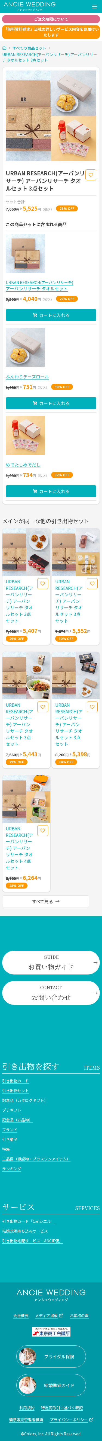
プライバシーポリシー (69, 1419)
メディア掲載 (46, 1315)
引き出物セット (15, 1090)
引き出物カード (15, 1080)
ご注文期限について (51, 19)
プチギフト (11, 1110)
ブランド (9, 1129)
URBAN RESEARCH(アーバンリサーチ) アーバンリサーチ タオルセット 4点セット (19, 848)
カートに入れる (54, 315)
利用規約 (27, 1407)
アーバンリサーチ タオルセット (37, 288)
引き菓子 (9, 1139)
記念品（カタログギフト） (25, 1100)
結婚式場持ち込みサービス (25, 1231)
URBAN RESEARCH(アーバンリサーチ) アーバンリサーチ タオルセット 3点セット (49, 57)
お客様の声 (79, 1315)
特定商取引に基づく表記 (62, 1407)
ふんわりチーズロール (27, 376)
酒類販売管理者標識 (26, 1419)
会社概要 (21, 1315)
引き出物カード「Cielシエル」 (28, 1221)
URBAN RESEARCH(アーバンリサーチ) (39, 282)
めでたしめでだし (23, 464)
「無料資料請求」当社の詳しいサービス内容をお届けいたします (51, 31)
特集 (6, 1149)
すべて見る (42, 901)
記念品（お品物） (17, 1119)
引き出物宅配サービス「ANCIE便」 (32, 1240)
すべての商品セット (29, 48)
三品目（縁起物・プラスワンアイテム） (36, 1159)
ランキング (11, 1168)
